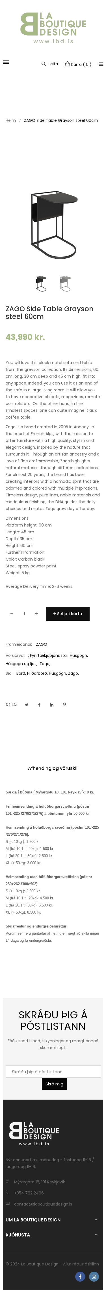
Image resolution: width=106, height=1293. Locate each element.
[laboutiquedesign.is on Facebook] (80, 1277)
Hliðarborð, (37, 673)
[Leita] (101, 64)
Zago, (73, 673)
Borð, (21, 673)
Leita (53, 63)
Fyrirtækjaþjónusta (48, 655)
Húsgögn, (58, 673)
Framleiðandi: (19, 644)
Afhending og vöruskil (52, 768)
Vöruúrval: (15, 655)
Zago (44, 664)
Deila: (11, 704)
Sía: (9, 673)
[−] (12, 614)
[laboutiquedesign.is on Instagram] (94, 1277)
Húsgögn (78, 655)
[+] (36, 614)
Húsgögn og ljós (21, 664)
